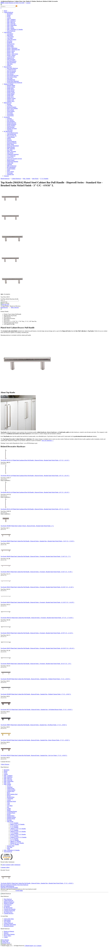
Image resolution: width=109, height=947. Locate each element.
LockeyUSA (10, 157)
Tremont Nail (10, 174)
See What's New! (8, 912)
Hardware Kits (10, 43)
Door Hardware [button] (8, 66)
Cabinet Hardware (8, 900)
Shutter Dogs (10, 88)
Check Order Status (9, 918)
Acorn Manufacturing (12, 132)
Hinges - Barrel (11, 51)
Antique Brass (10, 788)
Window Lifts (10, 99)
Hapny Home (10, 144)
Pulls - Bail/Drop (11, 21)
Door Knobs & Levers (12, 75)
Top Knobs (10, 173)
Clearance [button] (6, 176)
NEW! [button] (5, 10)
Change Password (8, 923)
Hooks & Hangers (11, 107)
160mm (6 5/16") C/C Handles (18, 831)
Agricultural (10, 33)
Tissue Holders (11, 111)
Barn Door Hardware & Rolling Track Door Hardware (14, 884)
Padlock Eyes (10, 58)
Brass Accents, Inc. (12, 135)
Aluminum (9, 787)
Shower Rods (10, 110)
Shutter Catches (11, 87)
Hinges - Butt (10, 52)
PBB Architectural (11, 165)
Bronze (9, 795)
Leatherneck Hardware (13, 154)
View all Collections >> (47, 440)
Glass (8, 802)
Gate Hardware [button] (8, 32)
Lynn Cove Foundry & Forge (14, 158)
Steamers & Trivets (12, 128)
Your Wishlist (7, 921)
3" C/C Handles (14, 823)
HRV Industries (11, 148)
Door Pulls (9, 78)
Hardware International (13, 145)
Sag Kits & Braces (11, 61)
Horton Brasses (11, 147)
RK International (11, 167)
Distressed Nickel (11, 801)
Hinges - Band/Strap (12, 48)
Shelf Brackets (10, 127)
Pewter (9, 814)
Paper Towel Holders (12, 108)
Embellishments (11, 79)
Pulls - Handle (10, 28)
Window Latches (11, 98)
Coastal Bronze (11, 137)
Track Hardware (11, 31)
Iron (8, 807)
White (8, 848)
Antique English (11, 790)
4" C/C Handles (14, 825)
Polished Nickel (11, 818)
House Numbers (11, 125)
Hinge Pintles (10, 46)
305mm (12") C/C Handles (17, 843)
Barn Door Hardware (12, 68)
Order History (7, 920)
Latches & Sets (11, 56)
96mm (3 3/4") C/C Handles (17, 824)
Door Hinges (10, 74)
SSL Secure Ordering (9, 934)
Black (8, 792)
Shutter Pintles (10, 94)
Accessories (7, 906)
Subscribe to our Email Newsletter (9, 887)
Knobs (8, 16)
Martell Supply (11, 160)
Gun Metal (9, 805)
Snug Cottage (10, 171)
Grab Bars (9, 105)
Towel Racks (10, 115)
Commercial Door (11, 69)
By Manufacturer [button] (8, 131)
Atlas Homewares (11, 134)
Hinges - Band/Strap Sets (13, 49)
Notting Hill (10, 163)
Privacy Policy (7, 935)
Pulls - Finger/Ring (12, 25)
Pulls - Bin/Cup (11, 22)
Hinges (9, 15)
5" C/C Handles (14, 827)
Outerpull (9, 164)
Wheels (9, 65)
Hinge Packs (10, 45)
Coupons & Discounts (9, 910)
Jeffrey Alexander (11, 151)
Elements (9, 140)
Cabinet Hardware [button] (8, 12)
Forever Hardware (11, 141)
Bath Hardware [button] (8, 102)
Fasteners (9, 118)
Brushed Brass (10, 797)
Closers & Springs (11, 39)
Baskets (9, 104)
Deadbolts (9, 42)
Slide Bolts (10, 64)
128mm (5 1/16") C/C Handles (18, 828)
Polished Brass (10, 815)
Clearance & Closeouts (9, 909)
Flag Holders (10, 120)
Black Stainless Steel (12, 794)
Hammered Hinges (12, 143)
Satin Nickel (10, 821)
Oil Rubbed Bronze (12, 811)
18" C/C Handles (14, 844)
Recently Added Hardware (7, 886)
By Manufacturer (8, 907)
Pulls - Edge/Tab (11, 23)
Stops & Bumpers (11, 62)
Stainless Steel (10, 846)
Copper (9, 800)
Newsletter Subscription (10, 924)
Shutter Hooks (10, 91)
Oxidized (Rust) (11, 813)
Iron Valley (10, 150)
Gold (8, 804)
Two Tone (9, 847)
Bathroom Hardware (9, 902)
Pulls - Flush (10, 26)
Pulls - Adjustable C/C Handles (15, 29)
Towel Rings (10, 114)
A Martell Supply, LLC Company (32, 945)
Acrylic (9, 785)
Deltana (9, 138)
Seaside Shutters (11, 168)
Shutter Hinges (11, 89)
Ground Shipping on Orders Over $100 (12, 2)
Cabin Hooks (10, 36)
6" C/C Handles (14, 830)
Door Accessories (11, 71)
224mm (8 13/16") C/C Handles (18, 837)
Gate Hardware (8, 904)
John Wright (10, 153)
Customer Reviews (8, 913)
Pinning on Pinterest (9, 931)
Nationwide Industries (12, 161)
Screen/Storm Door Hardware (14, 82)
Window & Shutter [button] (8, 84)
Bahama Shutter (11, 85)
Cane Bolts (10, 38)
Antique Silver (10, 791)
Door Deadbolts (11, 72)
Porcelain (9, 820)
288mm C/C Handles (15, 841)
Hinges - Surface (11, 55)
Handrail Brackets (11, 122)
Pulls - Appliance (11, 19)
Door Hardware (8, 899)
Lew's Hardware (11, 155)
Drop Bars (9, 41)
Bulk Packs (10, 35)
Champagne (10, 798)
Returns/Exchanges (9, 926)
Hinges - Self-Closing (12, 54)
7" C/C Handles (14, 833)
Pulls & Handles (11, 59)
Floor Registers (11, 121)
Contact (6, 937)
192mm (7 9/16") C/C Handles (18, 834)
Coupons (28, 2)
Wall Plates (10, 130)
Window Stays (10, 101)
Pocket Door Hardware (13, 81)
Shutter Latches (11, 92)
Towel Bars (10, 112)
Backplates (10, 13)
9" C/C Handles (14, 838)
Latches (9, 18)
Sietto (8, 170)
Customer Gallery (5, 867)
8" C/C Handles (14, 835)
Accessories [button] (7, 117)
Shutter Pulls (10, 95)
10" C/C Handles (14, 840)
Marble (9, 810)
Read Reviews (4, 307)
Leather (9, 808)
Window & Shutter (8, 903)
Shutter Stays (10, 97)
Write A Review (15, 307)
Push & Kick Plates (12, 77)
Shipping (6, 933)
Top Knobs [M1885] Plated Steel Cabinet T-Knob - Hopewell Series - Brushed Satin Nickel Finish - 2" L (27, 525)
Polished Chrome (11, 817)
